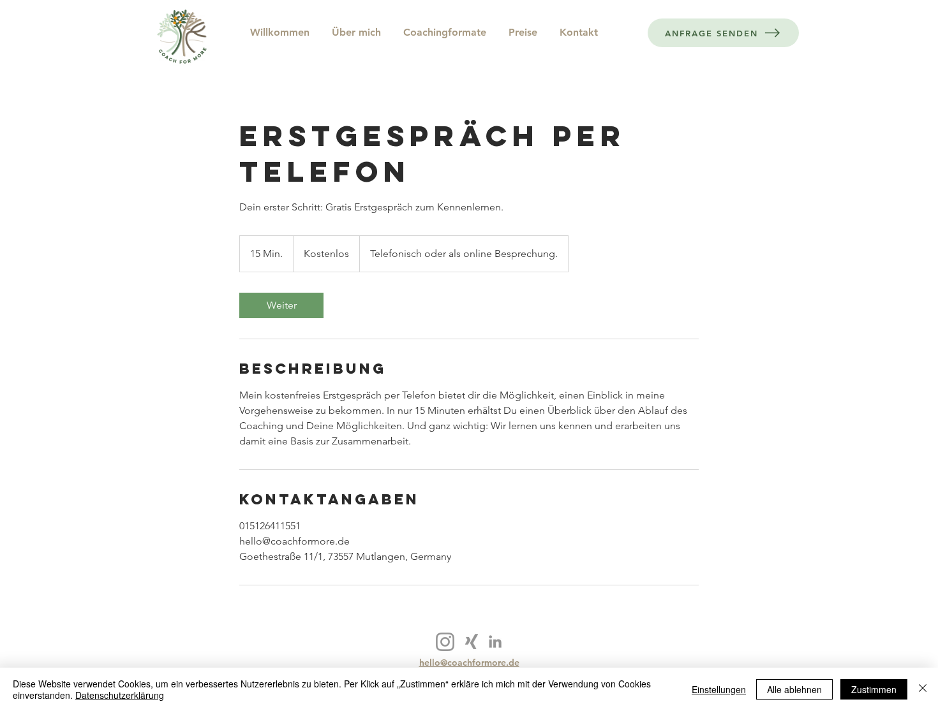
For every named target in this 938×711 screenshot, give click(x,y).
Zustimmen (874, 689)
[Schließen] (922, 689)
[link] (281, 305)
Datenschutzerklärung (119, 695)
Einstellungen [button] (719, 689)
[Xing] (471, 641)
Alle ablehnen (794, 689)
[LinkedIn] (495, 641)
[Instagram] (445, 641)
